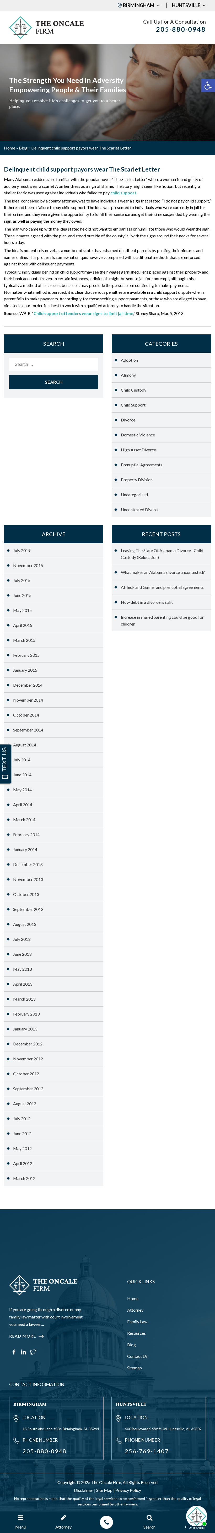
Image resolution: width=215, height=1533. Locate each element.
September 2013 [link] (28, 909)
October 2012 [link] (26, 1073)
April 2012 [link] (22, 1163)
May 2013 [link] (22, 968)
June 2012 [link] (22, 1133)
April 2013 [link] (22, 983)
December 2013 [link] (27, 864)
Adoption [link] (129, 359)
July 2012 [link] (21, 1118)
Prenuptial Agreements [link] (141, 464)
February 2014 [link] (26, 834)
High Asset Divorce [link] (138, 449)
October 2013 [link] (26, 894)
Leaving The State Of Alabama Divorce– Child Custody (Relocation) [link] (162, 554)
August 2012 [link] (24, 1103)
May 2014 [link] (22, 789)
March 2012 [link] (24, 1178)
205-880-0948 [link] (181, 29)
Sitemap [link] (134, 1367)
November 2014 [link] (28, 699)
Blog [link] (23, 147)
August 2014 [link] (24, 744)
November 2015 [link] (28, 565)
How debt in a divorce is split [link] (147, 602)
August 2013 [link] (24, 924)
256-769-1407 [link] (147, 1451)
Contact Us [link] (137, 1356)
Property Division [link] (137, 479)
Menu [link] (20, 1526)
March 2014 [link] (24, 819)
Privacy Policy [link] (128, 1490)
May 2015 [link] (22, 610)
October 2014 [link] (26, 714)
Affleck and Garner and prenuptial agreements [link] (162, 587)
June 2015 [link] (22, 595)
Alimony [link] (128, 374)
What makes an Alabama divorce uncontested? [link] (163, 572)
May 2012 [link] (22, 1148)
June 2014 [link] (22, 774)
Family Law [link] (137, 1321)
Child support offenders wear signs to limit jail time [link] (83, 313)
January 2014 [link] (25, 849)
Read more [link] (22, 1335)
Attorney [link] (135, 1309)
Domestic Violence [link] (138, 434)
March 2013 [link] (24, 998)
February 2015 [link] (26, 655)
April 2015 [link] (22, 625)
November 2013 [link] (28, 879)
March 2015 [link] (24, 640)
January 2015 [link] (25, 669)
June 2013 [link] (22, 954)
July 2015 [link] (21, 580)
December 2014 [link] (27, 684)
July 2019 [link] (21, 550)
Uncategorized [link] (134, 494)
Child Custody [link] (133, 389)
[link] (208, 85)
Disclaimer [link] (83, 1490)
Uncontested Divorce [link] (140, 509)
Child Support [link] (133, 404)
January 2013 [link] (25, 1028)
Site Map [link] (104, 1490)
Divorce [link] (128, 419)
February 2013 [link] (26, 1013)
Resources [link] (136, 1333)
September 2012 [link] (28, 1088)
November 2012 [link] (28, 1058)
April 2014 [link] (22, 804)
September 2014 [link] (28, 729)
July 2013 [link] (21, 939)
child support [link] (123, 192)
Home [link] (9, 147)
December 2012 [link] (27, 1043)
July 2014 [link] (21, 759)
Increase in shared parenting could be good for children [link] (162, 620)
